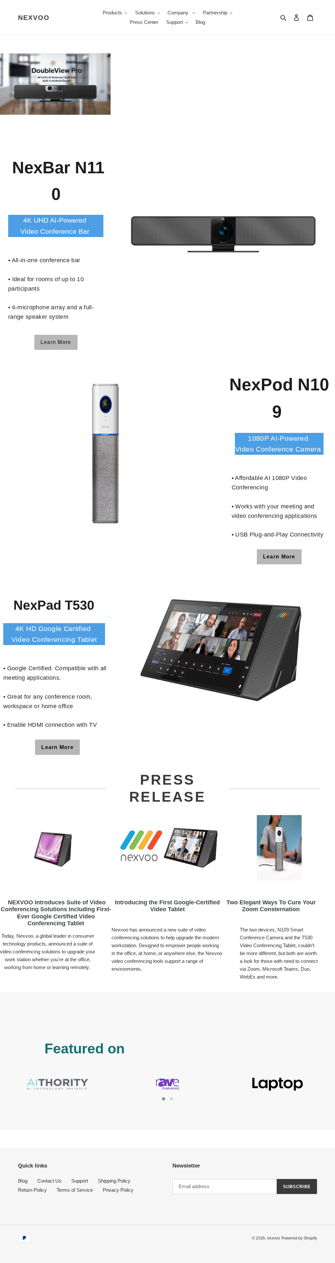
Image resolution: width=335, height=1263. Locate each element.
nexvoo (34, 17)
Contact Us (49, 1181)
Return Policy (32, 1190)
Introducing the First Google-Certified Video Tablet (167, 906)
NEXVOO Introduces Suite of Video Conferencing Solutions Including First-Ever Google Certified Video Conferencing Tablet (56, 913)
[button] (164, 1099)
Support (79, 1181)
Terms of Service (75, 1190)
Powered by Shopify (299, 1238)
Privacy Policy (118, 1190)
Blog (22, 1181)
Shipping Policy (114, 1181)
